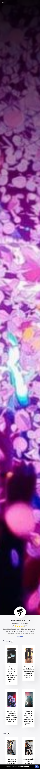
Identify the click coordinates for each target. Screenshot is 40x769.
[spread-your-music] (11, 699)
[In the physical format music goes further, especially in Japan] (11, 747)
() (26, 626)
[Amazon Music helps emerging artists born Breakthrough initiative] (29, 747)
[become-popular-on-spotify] (11, 655)
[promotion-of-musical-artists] (29, 655)
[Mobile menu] (3, 1)
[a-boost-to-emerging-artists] (29, 699)
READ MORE (20, 636)
